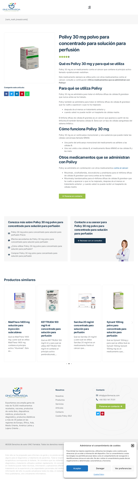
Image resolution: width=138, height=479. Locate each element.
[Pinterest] (102, 413)
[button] (132, 445)
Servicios (59, 404)
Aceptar (77, 468)
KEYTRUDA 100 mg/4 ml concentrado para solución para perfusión (51, 329)
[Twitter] (98, 413)
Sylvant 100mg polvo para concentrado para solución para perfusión (116, 329)
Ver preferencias (123, 468)
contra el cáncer (121, 168)
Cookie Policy (99, 474)
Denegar (100, 468)
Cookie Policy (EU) (64, 416)
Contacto (60, 412)
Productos (60, 400)
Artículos (59, 408)
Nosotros (59, 396)
